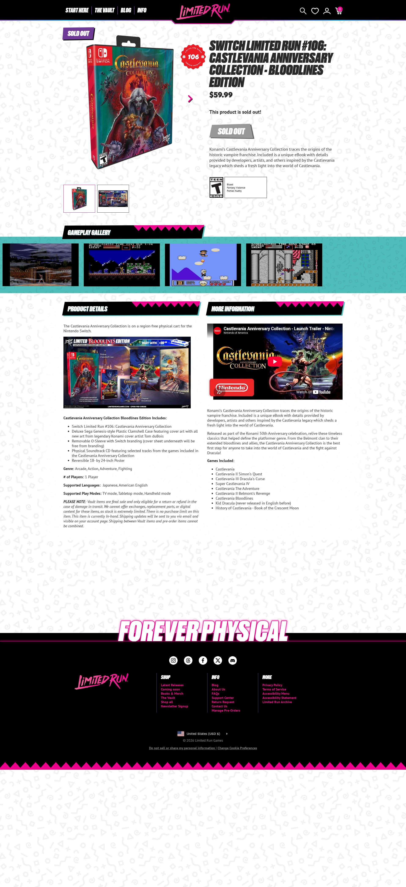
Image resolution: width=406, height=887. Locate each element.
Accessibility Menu (275, 693)
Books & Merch (172, 693)
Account (327, 11)
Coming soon (170, 689)
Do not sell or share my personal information (182, 748)
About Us (218, 689)
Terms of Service (274, 689)
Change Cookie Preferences (237, 748)
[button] (70, 98)
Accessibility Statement (279, 698)
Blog (126, 10)
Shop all (167, 702)
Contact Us (219, 706)
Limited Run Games (203, 11)
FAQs (215, 693)
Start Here (77, 10)
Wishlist (315, 11)
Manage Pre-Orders (226, 710)
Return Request (223, 702)
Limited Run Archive (277, 702)
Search (303, 11)
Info (141, 10)
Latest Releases (172, 685)
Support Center (223, 698)
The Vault (104, 10)
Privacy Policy (272, 685)
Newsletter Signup (174, 706)
